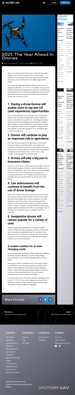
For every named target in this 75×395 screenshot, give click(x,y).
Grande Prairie (43, 337)
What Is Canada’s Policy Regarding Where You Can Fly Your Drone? (70, 101)
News (5, 63)
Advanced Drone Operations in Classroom (11, 352)
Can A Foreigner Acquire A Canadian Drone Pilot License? (70, 161)
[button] (44, 2)
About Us (25, 337)
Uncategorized (13, 63)
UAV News (25, 343)
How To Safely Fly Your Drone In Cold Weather (69, 33)
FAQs (24, 340)
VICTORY (27, 88)
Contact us (58, 337)
